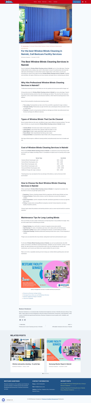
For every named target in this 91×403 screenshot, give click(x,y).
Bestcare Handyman (26, 57)
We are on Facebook (28, 298)
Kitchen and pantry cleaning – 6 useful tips (26, 364)
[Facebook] (83, 2)
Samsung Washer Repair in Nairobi (60, 364)
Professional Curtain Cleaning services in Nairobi (30, 326)
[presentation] (27, 349)
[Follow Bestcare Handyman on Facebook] (20, 320)
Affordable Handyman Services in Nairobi (62, 326)
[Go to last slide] (12, 355)
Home (35, 2)
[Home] (21, 46)
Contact (55, 2)
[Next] (78, 355)
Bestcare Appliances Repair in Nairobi (32, 296)
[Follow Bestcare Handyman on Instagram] (22, 320)
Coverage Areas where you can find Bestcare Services (36, 295)
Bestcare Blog (24, 48)
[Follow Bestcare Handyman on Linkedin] (25, 320)
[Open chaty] (3, 399)
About (39, 2)
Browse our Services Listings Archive (32, 293)
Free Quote (77, 2)
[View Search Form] (85, 2)
